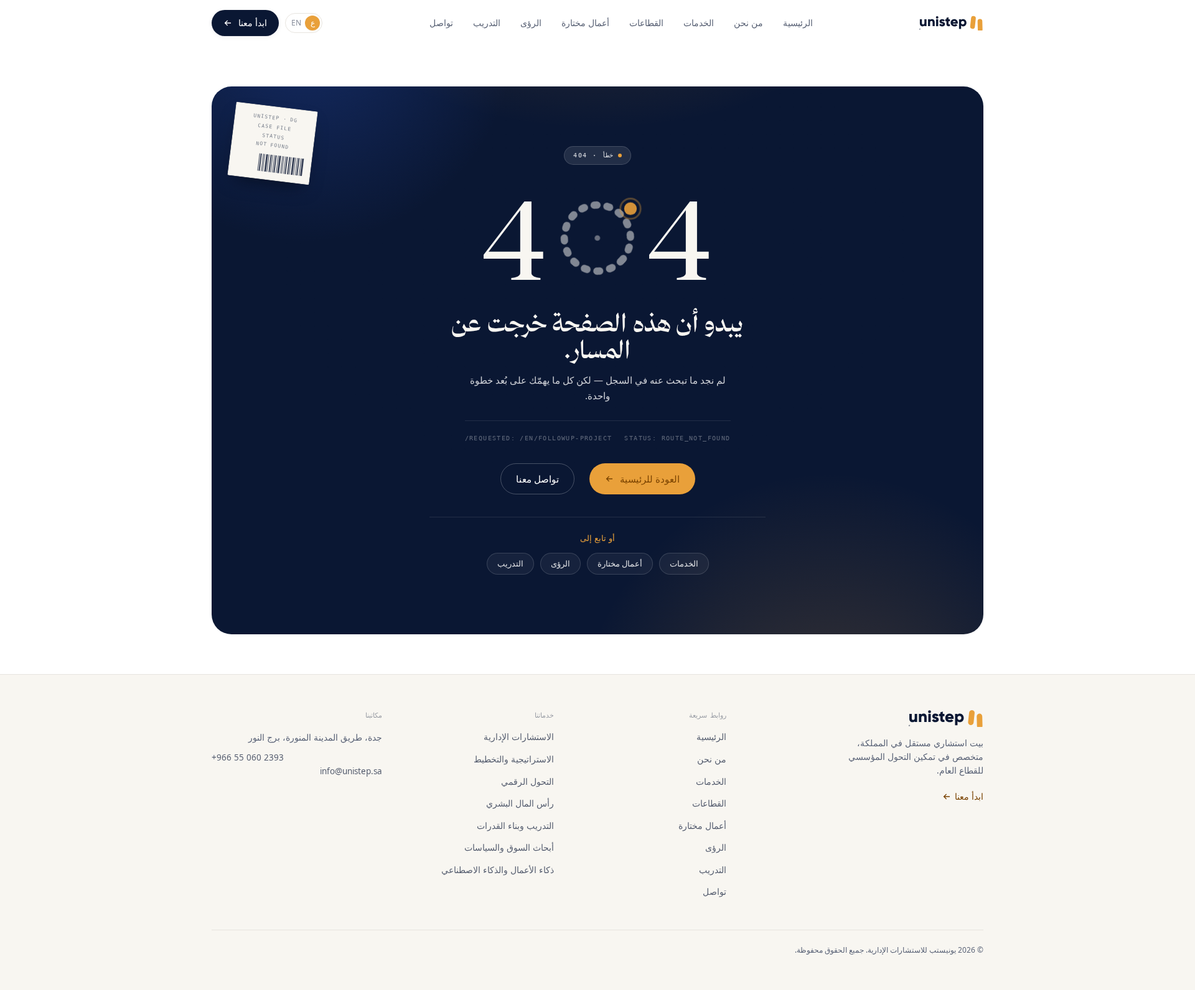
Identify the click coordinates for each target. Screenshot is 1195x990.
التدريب (486, 23)
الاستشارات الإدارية (519, 736)
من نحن (748, 23)
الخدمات (698, 23)
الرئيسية (798, 23)
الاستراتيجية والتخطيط (514, 759)
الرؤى (530, 23)
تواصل (441, 23)
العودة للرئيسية (650, 479)
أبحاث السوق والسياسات (509, 847)
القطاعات (646, 23)
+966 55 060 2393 (248, 757)
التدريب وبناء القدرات (515, 825)
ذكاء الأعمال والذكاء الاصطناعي (497, 870)
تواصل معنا (537, 479)
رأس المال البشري (520, 803)
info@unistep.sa (351, 771)
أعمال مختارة (585, 23)
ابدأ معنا (252, 23)
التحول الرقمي (527, 781)
